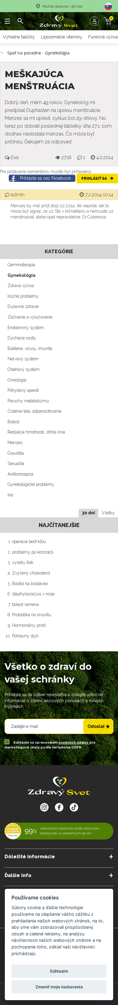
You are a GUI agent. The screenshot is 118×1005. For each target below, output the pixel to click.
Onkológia (17, 380)
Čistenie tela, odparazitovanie (34, 411)
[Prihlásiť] (96, 21)
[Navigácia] (7, 21)
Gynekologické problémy (31, 484)
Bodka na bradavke (30, 583)
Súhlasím (59, 971)
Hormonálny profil (29, 625)
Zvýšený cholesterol (31, 573)
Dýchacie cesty (22, 338)
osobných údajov (73, 743)
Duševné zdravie (23, 306)
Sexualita (16, 463)
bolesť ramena (25, 604)
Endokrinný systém (26, 327)
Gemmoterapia (21, 264)
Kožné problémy (23, 296)
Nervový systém (23, 358)
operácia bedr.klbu (29, 541)
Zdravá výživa (21, 285)
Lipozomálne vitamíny (61, 36)
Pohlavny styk (25, 635)
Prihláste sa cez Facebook (45, 178)
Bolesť (13, 421)
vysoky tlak (22, 562)
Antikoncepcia (20, 474)
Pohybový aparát (23, 390)
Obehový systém (24, 369)
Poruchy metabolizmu (28, 400)
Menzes (15, 442)
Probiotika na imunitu (31, 614)
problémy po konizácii (32, 552)
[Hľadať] (20, 21)
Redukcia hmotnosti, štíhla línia (36, 432)
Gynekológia (21, 275)
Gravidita (16, 453)
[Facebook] (74, 807)
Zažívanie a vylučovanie (30, 317)
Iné (10, 495)
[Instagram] (44, 807)
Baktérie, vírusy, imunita (30, 348)
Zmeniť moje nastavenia (59, 986)
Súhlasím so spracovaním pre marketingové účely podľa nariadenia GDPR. (50, 745)
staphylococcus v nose (33, 593)
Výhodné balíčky (19, 36)
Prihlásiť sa (94, 178)
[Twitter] (59, 807)
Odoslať (95, 726)
